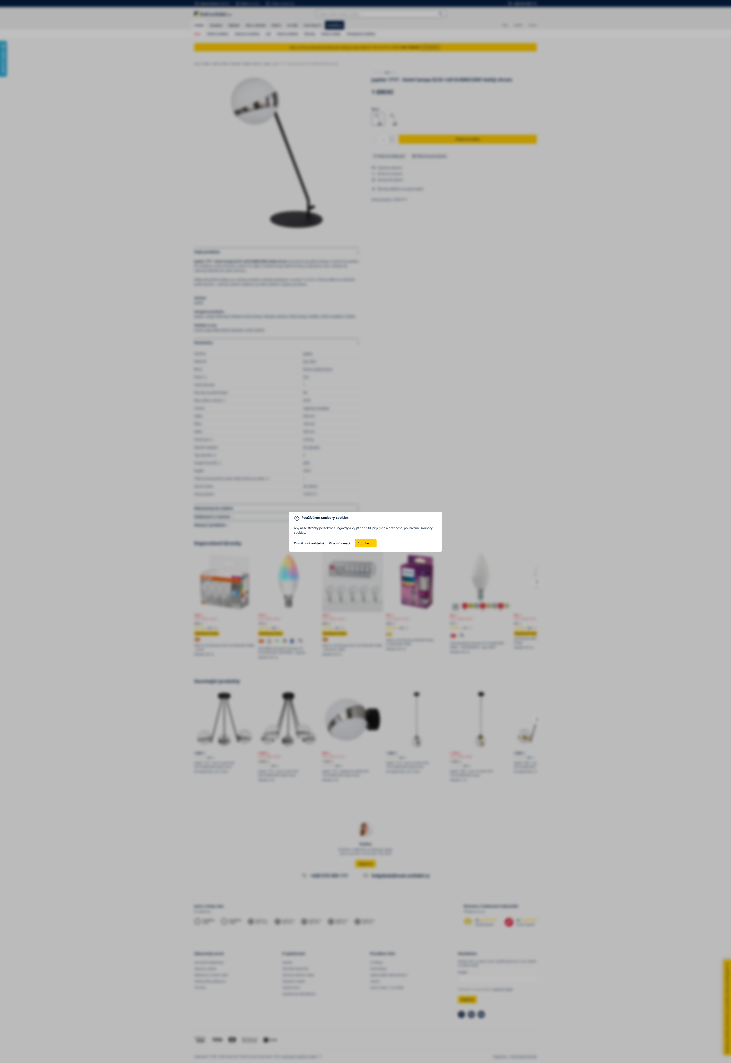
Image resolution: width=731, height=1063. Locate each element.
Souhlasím (365, 543)
